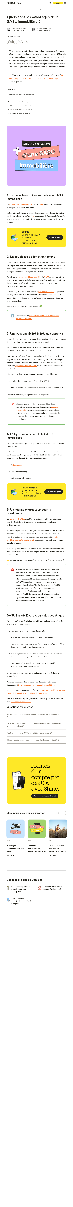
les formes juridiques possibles (29, 277)
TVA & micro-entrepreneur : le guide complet (21, 901)
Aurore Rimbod (19, 30)
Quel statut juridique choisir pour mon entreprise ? (20, 889)
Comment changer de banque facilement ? (52, 888)
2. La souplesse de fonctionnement (17, 98)
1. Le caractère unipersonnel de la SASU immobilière (22, 94)
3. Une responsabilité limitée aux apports (19, 102)
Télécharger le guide (54, 492)
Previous (3, 839)
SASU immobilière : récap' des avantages (19, 113)
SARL (41, 204)
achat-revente (17, 465)
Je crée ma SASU (55, 237)
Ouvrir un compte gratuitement (45, 796)
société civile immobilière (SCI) (21, 204)
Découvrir (57, 3)
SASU (46, 277)
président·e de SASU (46, 291)
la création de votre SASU (21, 701)
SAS (32, 216)
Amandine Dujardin (44, 30)
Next (69, 839)
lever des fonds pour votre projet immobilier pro (37, 685)
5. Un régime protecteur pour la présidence (20, 109)
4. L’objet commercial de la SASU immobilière (20, 105)
